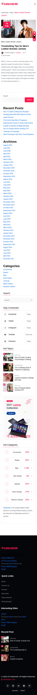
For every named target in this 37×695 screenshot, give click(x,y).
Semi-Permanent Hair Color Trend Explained (18, 134)
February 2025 (8, 196)
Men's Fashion (8, 284)
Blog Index (5, 593)
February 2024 (8, 230)
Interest (4, 589)
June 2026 (7, 151)
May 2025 (6, 188)
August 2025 (7, 179)
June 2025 (7, 185)
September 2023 (9, 244)
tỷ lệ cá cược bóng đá (8, 561)
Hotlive (11, 564)
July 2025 (6, 182)
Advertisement (6, 598)
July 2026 (6, 148)
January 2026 (8, 165)
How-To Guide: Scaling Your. (20, 641)
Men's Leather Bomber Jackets (11, 42)
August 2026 (7, 145)
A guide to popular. (16, 659)
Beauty (5, 272)
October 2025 (8, 173)
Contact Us (5, 585)
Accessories (7, 269)
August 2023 (7, 247)
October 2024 (8, 208)
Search (5, 96)
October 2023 (8, 242)
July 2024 (6, 216)
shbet (24, 617)
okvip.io (3, 614)
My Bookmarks (6, 602)
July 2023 (6, 250)
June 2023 (7, 253)
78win (22, 691)
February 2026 (8, 162)
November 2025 (8, 171)
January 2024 (8, 233)
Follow (29, 314)
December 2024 (9, 202)
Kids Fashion (7, 278)
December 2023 (9, 236)
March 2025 (7, 193)
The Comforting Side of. (18, 650)
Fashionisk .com (8, 679)
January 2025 (8, 199)
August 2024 (7, 213)
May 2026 (6, 154)
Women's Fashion (9, 287)
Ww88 (3, 569)
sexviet (15, 691)
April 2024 (6, 225)
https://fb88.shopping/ (9, 566)
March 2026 (7, 159)
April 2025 (6, 191)
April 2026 (6, 156)
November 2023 (8, 239)
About (3, 581)
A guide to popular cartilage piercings (16, 126)
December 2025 (9, 168)
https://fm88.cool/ (7, 558)
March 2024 (7, 227)
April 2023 (6, 256)
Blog (4, 275)
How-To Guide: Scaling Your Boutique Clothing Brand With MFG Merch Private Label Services (17, 114)
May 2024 (6, 222)
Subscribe (29, 334)
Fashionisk (6, 508)
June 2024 (7, 219)
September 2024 (9, 210)
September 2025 (9, 176)
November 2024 (8, 205)
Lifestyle (6, 281)
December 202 (8, 259)
